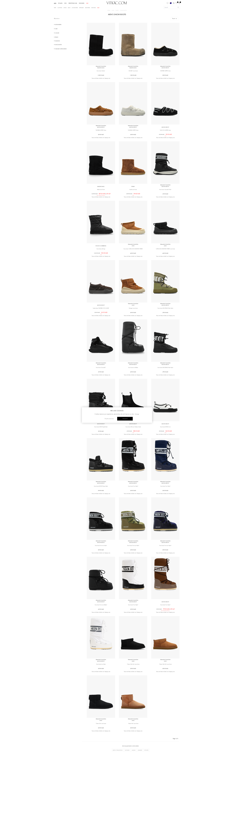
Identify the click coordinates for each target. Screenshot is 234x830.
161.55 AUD (100, 312)
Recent (173, 18)
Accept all (125, 418)
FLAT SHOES (127, 750)
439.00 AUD (101, 609)
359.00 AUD (133, 490)
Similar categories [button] (61, 49)
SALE (87, 3)
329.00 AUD (133, 668)
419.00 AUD (165, 194)
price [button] (56, 37)
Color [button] (57, 33)
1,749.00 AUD (101, 75)
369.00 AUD (101, 728)
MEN (55, 3)
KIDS (65, 3)
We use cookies (117, 411)
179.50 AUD (165, 609)
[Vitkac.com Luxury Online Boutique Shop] (116, 2)
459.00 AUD (133, 312)
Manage (137, 414)
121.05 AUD (165, 134)
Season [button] (57, 41)
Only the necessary (109, 418)
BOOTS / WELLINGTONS (117, 750)
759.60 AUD (133, 194)
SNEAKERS (140, 750)
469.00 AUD (133, 253)
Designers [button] (58, 24)
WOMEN (60, 3)
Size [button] (56, 28)
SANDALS (133, 750)
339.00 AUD (165, 75)
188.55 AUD (133, 431)
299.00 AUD (101, 490)
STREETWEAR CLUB (72, 3)
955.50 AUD (101, 253)
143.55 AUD (165, 431)
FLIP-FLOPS (146, 750)
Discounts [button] (58, 44)
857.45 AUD (100, 194)
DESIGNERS (81, 3)
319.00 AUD (101, 431)
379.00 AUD (165, 312)
